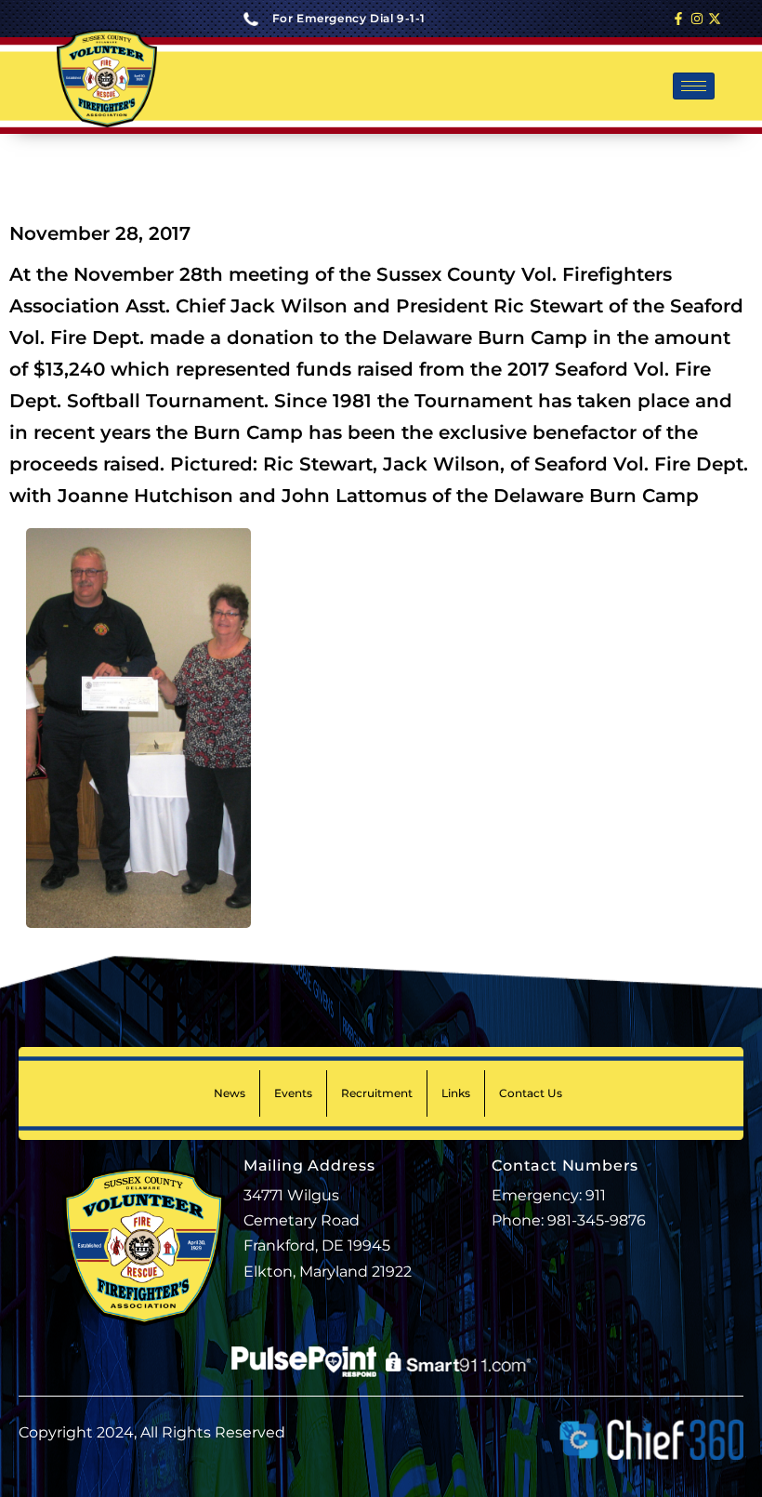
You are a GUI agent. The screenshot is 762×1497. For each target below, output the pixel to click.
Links (455, 1093)
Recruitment (377, 1093)
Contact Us (530, 1093)
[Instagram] (697, 18)
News (229, 1093)
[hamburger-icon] (694, 86)
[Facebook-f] (678, 18)
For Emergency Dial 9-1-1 (349, 18)
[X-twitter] (714, 18)
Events (293, 1093)
